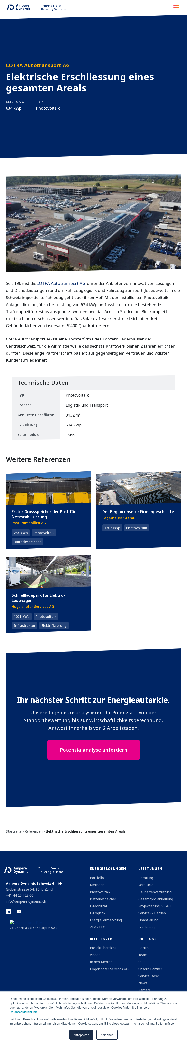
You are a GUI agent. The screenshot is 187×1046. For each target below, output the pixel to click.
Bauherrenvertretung (155, 892)
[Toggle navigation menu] (177, 7)
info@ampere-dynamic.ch (26, 901)
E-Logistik (97, 913)
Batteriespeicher (103, 899)
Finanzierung (148, 920)
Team (142, 954)
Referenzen (101, 938)
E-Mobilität (98, 906)
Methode (97, 885)
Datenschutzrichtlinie (23, 1012)
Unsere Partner (150, 969)
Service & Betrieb (152, 913)
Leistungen (150, 868)
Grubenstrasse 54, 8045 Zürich (30, 889)
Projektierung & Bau (154, 906)
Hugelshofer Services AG (109, 969)
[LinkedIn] (8, 911)
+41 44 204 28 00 (19, 895)
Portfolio (97, 878)
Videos (95, 954)
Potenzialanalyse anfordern (93, 750)
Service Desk (148, 976)
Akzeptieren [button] (81, 1035)
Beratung (145, 878)
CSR (141, 962)
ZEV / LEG (97, 927)
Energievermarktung (106, 920)
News (142, 983)
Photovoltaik (100, 892)
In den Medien (101, 962)
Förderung (146, 927)
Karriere (144, 990)
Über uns (147, 938)
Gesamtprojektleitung (155, 899)
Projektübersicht (103, 947)
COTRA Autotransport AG (60, 283)
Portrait (144, 947)
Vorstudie (145, 885)
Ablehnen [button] (107, 1035)
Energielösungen (108, 868)
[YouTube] (19, 911)
